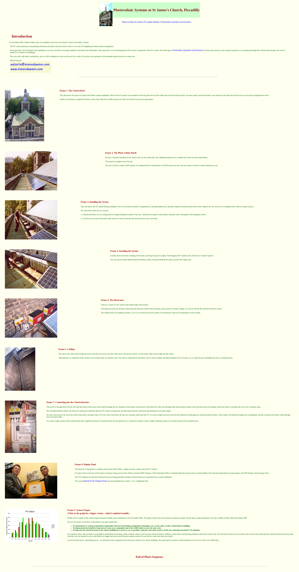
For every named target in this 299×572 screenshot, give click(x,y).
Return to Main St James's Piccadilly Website (140, 22)
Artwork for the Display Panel (95, 481)
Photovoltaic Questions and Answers (176, 22)
